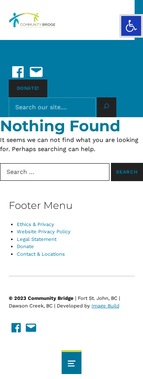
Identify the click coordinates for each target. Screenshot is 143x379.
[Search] (107, 107)
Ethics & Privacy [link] (35, 224)
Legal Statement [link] (36, 239)
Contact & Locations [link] (41, 254)
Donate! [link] (28, 88)
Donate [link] (25, 246)
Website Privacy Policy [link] (44, 231)
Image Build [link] (105, 306)
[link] (131, 26)
